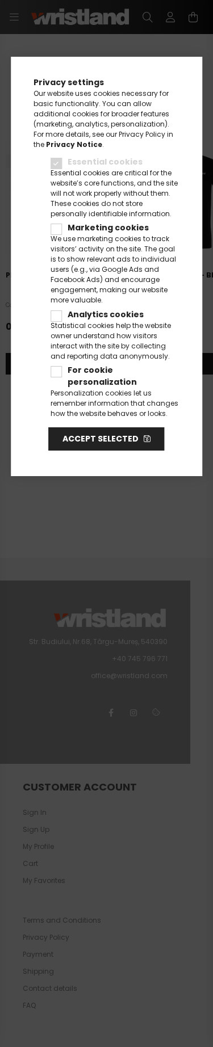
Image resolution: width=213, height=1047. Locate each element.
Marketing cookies (108, 227)
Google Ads (122, 269)
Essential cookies (105, 161)
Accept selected (100, 438)
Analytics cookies (106, 314)
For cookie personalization (102, 376)
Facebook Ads (75, 279)
